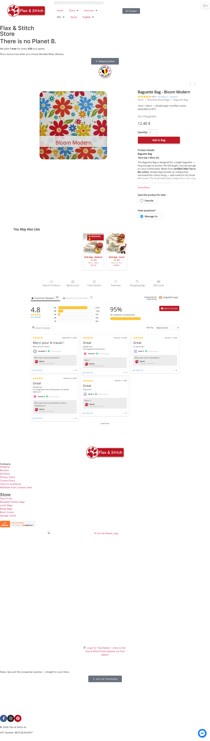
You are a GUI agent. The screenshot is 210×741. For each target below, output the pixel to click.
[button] (148, 200)
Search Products (51, 285)
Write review (170, 308)
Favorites (116, 285)
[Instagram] (10, 718)
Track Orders (94, 285)
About (73, 17)
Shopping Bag (137, 285)
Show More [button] (144, 187)
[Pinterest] (17, 718)
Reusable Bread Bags (158, 99)
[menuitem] (190, 84)
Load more (105, 423)
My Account (73, 285)
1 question (173, 96)
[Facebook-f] (3, 718)
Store (72, 10)
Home (60, 10)
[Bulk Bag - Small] (116, 243)
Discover (89, 10)
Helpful (37, 370)
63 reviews (162, 96)
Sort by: (150, 328)
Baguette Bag (181, 99)
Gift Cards (158, 285)
